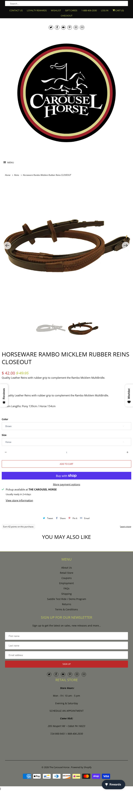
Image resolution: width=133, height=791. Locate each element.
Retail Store (66, 572)
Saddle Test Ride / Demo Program (66, 599)
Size (4, 435)
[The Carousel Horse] (66, 92)
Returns (66, 604)
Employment (66, 583)
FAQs (66, 588)
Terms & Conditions (66, 609)
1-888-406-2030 (89, 10)
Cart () (119, 10)
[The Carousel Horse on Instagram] (76, 27)
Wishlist (56, 10)
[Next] (126, 245)
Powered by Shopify (81, 767)
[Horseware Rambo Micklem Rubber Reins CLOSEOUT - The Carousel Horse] (66, 246)
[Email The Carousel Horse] (82, 27)
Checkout (66, 15)
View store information (19, 500)
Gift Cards (71, 10)
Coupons (66, 578)
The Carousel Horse (59, 767)
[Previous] (7, 245)
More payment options (66, 484)
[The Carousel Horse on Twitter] (51, 27)
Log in (104, 10)
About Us (66, 567)
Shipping (66, 593)
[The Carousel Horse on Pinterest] (69, 27)
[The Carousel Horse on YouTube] (63, 27)
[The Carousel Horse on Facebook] (57, 27)
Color (5, 419)
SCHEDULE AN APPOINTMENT (67, 710)
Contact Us (16, 10)
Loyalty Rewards (37, 10)
